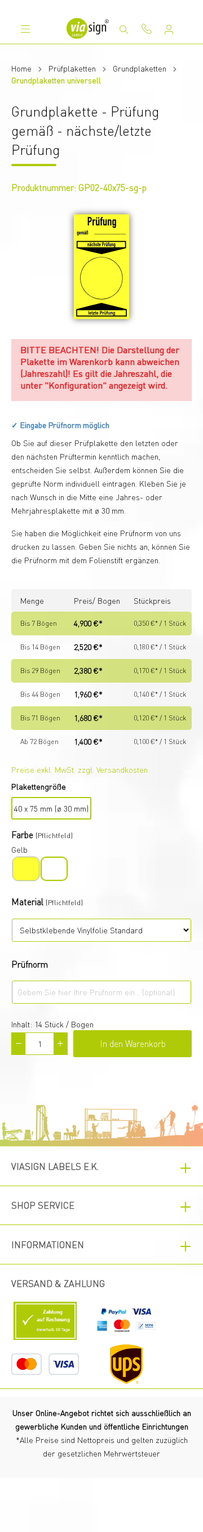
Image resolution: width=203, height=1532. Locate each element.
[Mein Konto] (169, 29)
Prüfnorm (29, 964)
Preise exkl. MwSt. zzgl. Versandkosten (79, 769)
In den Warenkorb (133, 1043)
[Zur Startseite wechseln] (87, 28)
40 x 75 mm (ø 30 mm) (51, 808)
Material (27, 901)
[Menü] (25, 28)
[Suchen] (124, 29)
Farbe (22, 834)
